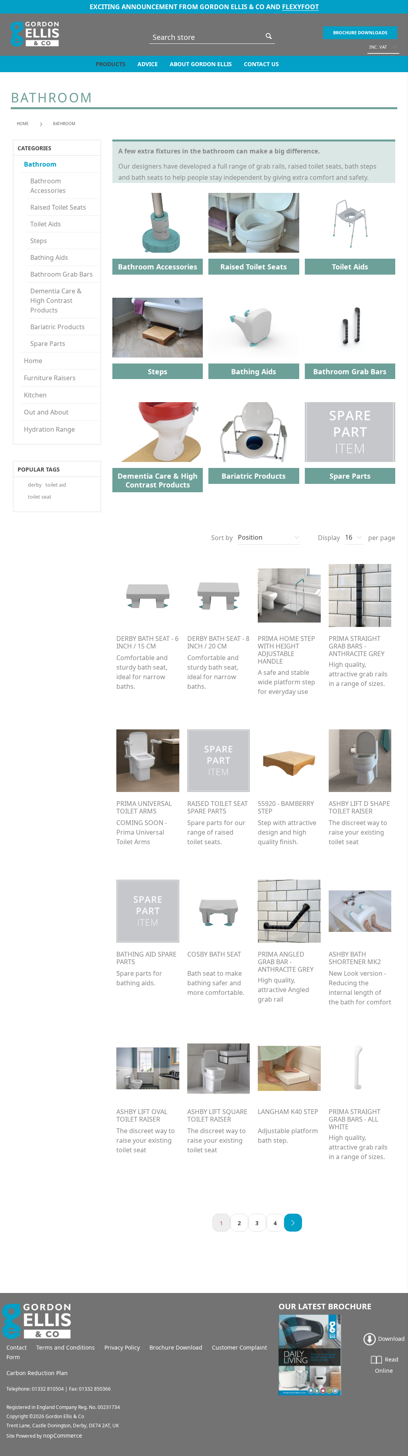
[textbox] (206, 36)
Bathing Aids (49, 257)
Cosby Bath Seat (214, 954)
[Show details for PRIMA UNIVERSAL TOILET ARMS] (147, 760)
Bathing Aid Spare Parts (146, 958)
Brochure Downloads (360, 32)
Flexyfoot (300, 6)
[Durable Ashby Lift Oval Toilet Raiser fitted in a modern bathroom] (147, 1068)
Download (391, 1338)
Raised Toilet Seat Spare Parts (217, 807)
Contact (16, 1347)
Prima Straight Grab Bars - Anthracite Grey (356, 646)
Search (269, 36)
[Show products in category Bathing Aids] (253, 328)
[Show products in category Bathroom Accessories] (157, 223)
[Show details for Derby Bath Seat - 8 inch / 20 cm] (218, 595)
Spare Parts (47, 343)
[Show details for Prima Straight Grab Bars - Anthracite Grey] (360, 595)
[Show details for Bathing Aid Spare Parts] (147, 911)
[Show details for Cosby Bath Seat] (218, 911)
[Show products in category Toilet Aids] (350, 223)
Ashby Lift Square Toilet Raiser (217, 1115)
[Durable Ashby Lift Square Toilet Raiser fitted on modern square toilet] (218, 1068)
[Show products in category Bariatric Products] (253, 432)
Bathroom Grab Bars (61, 274)
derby (34, 484)
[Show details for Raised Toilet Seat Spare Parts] (218, 760)
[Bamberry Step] (289, 760)
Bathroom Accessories (48, 186)
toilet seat (39, 496)
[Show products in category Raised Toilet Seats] (253, 223)
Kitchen (35, 395)
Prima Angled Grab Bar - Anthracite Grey (286, 962)
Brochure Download (175, 1347)
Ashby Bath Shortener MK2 (355, 958)
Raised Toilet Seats (58, 207)
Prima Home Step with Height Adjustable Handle (286, 650)
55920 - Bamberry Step (286, 807)
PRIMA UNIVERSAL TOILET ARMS (144, 807)
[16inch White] (360, 1068)
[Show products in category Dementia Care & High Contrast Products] (157, 432)
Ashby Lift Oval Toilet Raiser (141, 1115)
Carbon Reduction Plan (37, 1373)
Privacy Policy (122, 1347)
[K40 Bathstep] (289, 1068)
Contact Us (261, 64)
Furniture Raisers (50, 377)
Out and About (46, 412)
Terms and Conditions (65, 1347)
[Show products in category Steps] (157, 328)
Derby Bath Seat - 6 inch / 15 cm (147, 642)
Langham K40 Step (288, 1112)
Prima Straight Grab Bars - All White (355, 1119)
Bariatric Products (57, 326)
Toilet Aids (45, 224)
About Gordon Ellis (201, 64)
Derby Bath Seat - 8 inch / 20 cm (218, 642)
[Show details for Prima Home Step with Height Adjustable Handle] (289, 595)
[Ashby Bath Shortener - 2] (360, 911)
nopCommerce (62, 1435)
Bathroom (40, 164)
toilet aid (55, 484)
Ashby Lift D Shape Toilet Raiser (359, 807)
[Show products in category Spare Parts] (350, 432)
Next (293, 1223)
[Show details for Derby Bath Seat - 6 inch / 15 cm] (147, 595)
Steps (38, 240)
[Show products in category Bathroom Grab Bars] (350, 328)
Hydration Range (49, 429)
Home (23, 123)
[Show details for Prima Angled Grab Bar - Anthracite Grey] (289, 911)
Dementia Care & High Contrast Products (56, 300)
